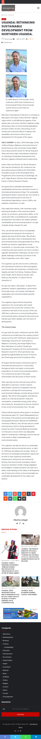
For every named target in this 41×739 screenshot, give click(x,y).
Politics (5, 680)
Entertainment (7, 654)
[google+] (25, 731)
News (5, 673)
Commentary (8, 647)
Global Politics (7, 660)
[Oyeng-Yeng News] (8, 8)
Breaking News (8, 637)
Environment (7, 657)
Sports (5, 690)
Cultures (6, 644)
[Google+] (15, 731)
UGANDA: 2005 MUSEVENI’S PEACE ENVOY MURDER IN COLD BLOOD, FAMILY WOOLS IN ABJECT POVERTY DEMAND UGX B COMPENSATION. (10, 596)
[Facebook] (18, 731)
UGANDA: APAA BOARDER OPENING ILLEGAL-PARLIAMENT (29, 592)
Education (6, 650)
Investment (7, 667)
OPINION (6, 677)
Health (5, 663)
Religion (5, 683)
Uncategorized (8, 696)
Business (6, 640)
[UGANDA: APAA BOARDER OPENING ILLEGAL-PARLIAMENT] (30, 581)
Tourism (5, 693)
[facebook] (23, 731)
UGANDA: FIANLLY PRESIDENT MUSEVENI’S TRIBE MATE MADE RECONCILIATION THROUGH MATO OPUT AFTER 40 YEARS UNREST (10, 568)
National (11, 15)
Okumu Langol (8, 39)
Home (5, 15)
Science (5, 687)
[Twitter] (20, 731)
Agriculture (6, 634)
